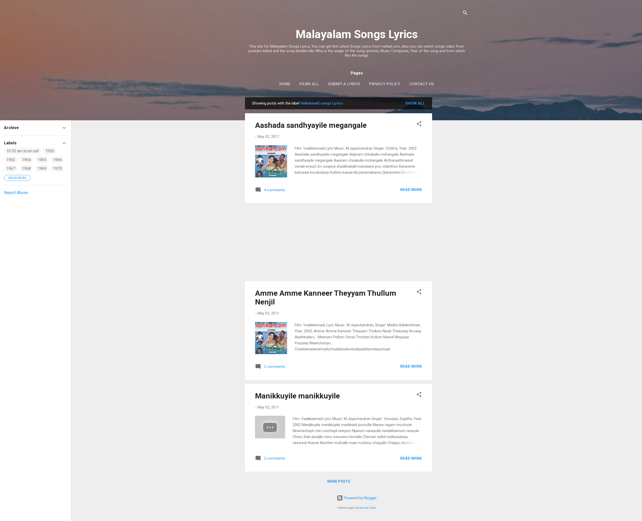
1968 (26, 168)
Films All (309, 84)
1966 (57, 159)
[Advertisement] (452, 172)
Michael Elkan (367, 507)
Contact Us (421, 84)
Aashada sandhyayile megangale (311, 125)
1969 (41, 168)
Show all (415, 103)
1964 (26, 159)
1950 (49, 151)
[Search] (465, 13)
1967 (10, 168)
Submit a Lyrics (344, 84)
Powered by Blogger (360, 498)
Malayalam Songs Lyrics (357, 34)
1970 (57, 168)
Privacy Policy (384, 84)
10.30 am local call (22, 151)
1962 (10, 159)
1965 (41, 159)
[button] (419, 125)
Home (284, 84)
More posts (338, 481)
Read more (411, 189)
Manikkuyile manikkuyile (297, 395)
